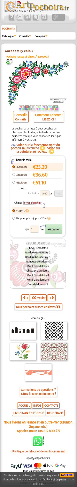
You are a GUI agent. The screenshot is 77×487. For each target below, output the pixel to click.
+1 (49, 298)
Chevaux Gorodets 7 (37, 270)
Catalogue (8, 36)
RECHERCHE (55, 413)
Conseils (24, 36)
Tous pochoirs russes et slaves (36, 307)
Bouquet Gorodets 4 (37, 261)
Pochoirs (8, 28)
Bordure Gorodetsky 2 (37, 252)
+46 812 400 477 (49, 430)
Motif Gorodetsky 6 (38, 266)
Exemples (39, 36)
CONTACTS (51, 405)
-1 (27, 298)
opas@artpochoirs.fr (38, 458)
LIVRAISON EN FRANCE (28, 413)
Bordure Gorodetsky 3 (37, 257)
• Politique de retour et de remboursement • (38, 451)
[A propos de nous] (12, 20)
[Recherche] (36, 20)
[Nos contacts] (20, 20)
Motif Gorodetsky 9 (38, 279)
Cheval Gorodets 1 (38, 248)
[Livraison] (28, 20)
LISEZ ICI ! (49, 119)
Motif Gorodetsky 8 (38, 275)
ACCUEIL (24, 405)
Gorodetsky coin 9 (38, 284)
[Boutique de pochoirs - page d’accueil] (36, 11)
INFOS (37, 405)
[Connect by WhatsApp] (38, 445)
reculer (41, 298)
